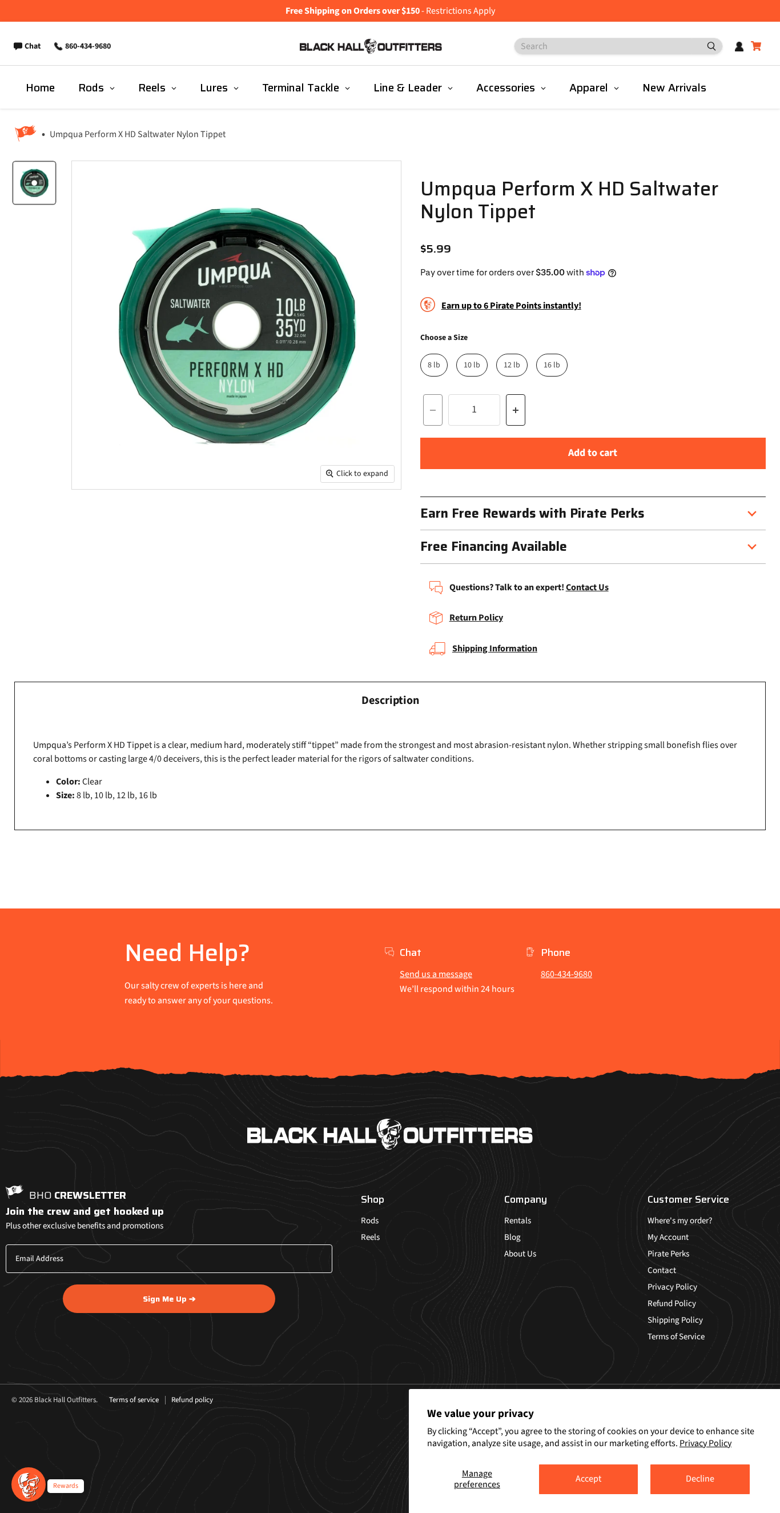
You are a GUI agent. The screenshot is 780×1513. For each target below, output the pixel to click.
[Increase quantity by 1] (515, 410)
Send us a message (436, 974)
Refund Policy (672, 1304)
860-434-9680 (566, 974)
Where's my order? (680, 1221)
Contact (662, 1270)
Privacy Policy (705, 1443)
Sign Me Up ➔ (169, 1298)
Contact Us (587, 587)
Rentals (517, 1221)
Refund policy (192, 1400)
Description (390, 701)
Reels (370, 1237)
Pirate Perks (668, 1254)
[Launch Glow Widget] (28, 1484)
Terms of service (134, 1400)
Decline (700, 1478)
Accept (588, 1478)
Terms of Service (676, 1337)
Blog (512, 1237)
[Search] (706, 46)
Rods (370, 1221)
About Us (520, 1254)
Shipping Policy (675, 1320)
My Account (668, 1237)
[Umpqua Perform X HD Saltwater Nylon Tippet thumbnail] (34, 183)
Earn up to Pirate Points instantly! (511, 305)
